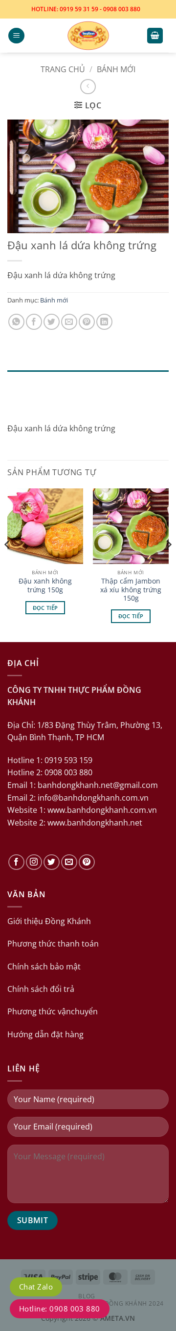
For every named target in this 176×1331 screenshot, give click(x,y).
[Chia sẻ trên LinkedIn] (104, 322)
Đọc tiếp (45, 607)
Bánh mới (116, 69)
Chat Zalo (36, 1286)
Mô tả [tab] (20, 381)
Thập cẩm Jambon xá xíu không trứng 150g (130, 590)
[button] (16, 36)
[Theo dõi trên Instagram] (34, 862)
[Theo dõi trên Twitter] (52, 862)
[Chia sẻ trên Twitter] (52, 322)
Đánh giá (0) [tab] (33, 403)
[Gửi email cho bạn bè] (69, 322)
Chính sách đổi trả (40, 989)
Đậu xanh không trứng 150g (45, 585)
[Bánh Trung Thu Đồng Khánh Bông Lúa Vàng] (88, 36)
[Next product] (87, 86)
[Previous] (8, 564)
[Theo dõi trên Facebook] (16, 862)
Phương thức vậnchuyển (52, 1011)
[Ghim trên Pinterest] (87, 322)
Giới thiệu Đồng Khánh (49, 921)
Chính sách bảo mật (44, 966)
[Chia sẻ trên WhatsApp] (16, 322)
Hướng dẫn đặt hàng (45, 1034)
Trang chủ (63, 69)
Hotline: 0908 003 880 (59, 1308)
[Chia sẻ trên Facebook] (34, 322)
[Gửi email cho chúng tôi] (69, 862)
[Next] (168, 564)
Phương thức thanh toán (53, 943)
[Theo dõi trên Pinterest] (87, 862)
